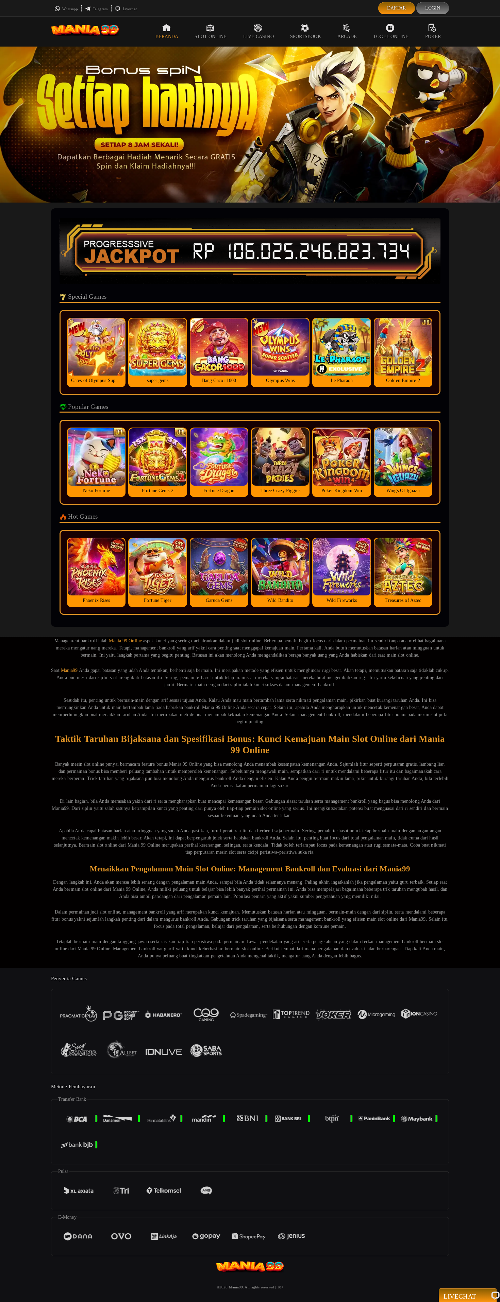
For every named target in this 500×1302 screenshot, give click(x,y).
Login (432, 8)
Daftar (396, 8)
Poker (433, 36)
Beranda (167, 36)
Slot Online (211, 36)
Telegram (100, 9)
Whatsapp (69, 9)
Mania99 (69, 670)
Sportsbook (305, 36)
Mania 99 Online (125, 640)
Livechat (129, 9)
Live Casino (258, 36)
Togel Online (391, 36)
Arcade (347, 36)
